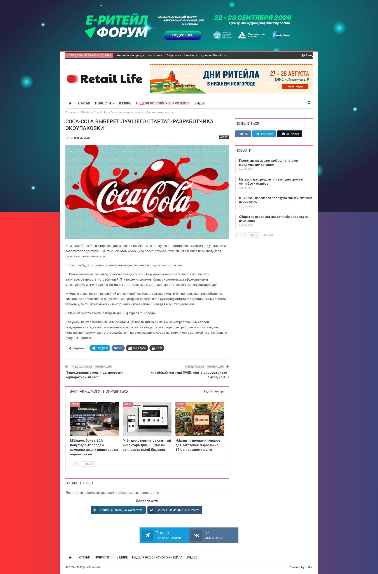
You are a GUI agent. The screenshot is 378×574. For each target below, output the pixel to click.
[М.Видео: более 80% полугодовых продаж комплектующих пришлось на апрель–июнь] (94, 419)
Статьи (84, 103)
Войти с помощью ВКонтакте (178, 510)
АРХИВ (224, 137)
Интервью (156, 55)
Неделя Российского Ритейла (162, 103)
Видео (200, 103)
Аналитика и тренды (130, 55)
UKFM (309, 567)
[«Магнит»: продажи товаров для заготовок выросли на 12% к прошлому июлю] (199, 419)
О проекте (173, 55)
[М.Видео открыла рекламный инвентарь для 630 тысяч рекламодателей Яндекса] (147, 419)
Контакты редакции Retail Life (205, 55)
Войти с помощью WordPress (121, 510)
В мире (125, 103)
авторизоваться (147, 493)
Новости (103, 103)
